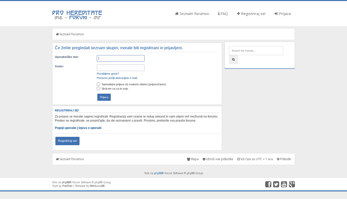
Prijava (284, 13)
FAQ (223, 13)
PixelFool (67, 186)
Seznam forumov (194, 13)
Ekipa (194, 159)
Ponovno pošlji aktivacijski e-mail (117, 77)
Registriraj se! (252, 13)
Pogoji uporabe (65, 128)
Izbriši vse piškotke (219, 159)
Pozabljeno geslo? (108, 73)
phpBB (158, 173)
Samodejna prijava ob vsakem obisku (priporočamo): (134, 84)
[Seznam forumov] (77, 19)
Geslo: (59, 66)
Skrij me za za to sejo (114, 88)
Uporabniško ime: (67, 56)
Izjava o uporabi (90, 128)
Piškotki (285, 159)
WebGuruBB (97, 186)
